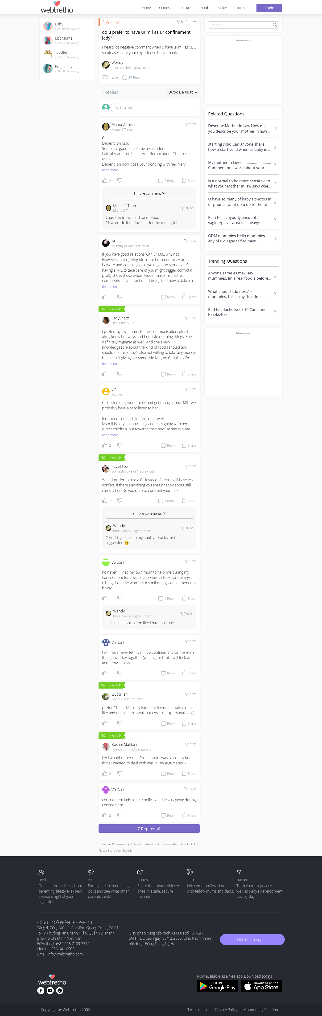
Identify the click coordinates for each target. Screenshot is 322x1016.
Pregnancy (111, 21)
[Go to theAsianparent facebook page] (40, 990)
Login (269, 7)
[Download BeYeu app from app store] (261, 990)
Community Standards (262, 1009)
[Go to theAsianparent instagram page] (59, 990)
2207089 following (67, 71)
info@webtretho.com (65, 954)
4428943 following (67, 43)
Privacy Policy (226, 1009)
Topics (240, 7)
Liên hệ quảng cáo (252, 939)
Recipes (186, 7)
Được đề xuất (181, 92)
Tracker (221, 7)
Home (146, 7)
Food (204, 7)
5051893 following (67, 29)
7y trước (190, 124)
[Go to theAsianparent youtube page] (50, 990)
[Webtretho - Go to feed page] (57, 7)
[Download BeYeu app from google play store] (217, 990)
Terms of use (197, 1009)
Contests (166, 7)
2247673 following (67, 57)
